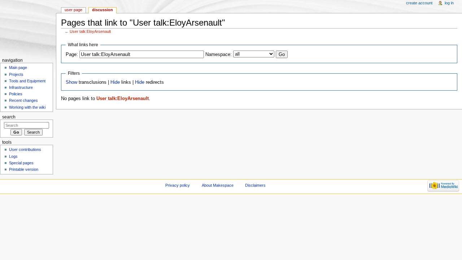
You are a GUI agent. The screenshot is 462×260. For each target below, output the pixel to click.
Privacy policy (177, 185)
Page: (72, 54)
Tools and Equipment (27, 81)
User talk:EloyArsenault (90, 31)
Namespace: (218, 54)
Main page (18, 67)
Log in (449, 3)
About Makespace (218, 185)
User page (73, 10)
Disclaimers (255, 185)
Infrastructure (21, 87)
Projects (16, 74)
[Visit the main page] (28, 28)
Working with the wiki (27, 107)
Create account (419, 3)
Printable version (23, 169)
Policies (15, 94)
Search (9, 117)
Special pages (21, 163)
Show (71, 82)
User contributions (25, 149)
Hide (115, 82)
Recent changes (23, 100)
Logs (13, 156)
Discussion (102, 10)
